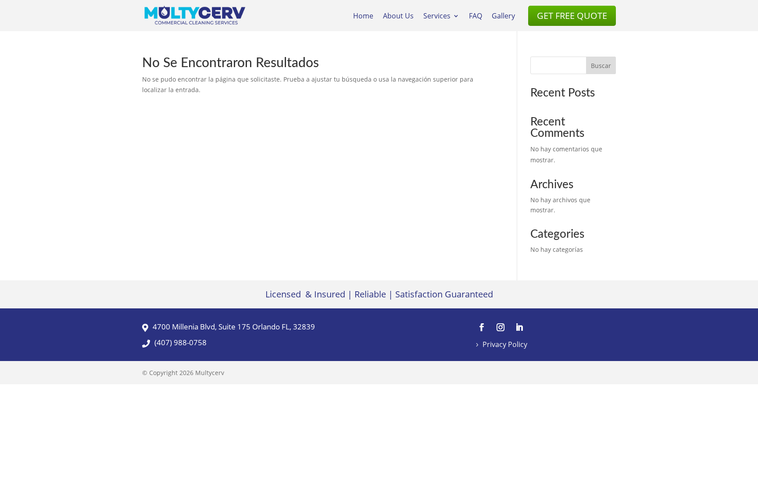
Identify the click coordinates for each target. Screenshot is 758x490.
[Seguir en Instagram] (500, 327)
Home (363, 17)
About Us (398, 17)
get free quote (572, 15)
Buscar (601, 65)
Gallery (503, 17)
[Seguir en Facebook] (482, 327)
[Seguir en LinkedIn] (519, 327)
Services (437, 17)
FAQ (475, 17)
